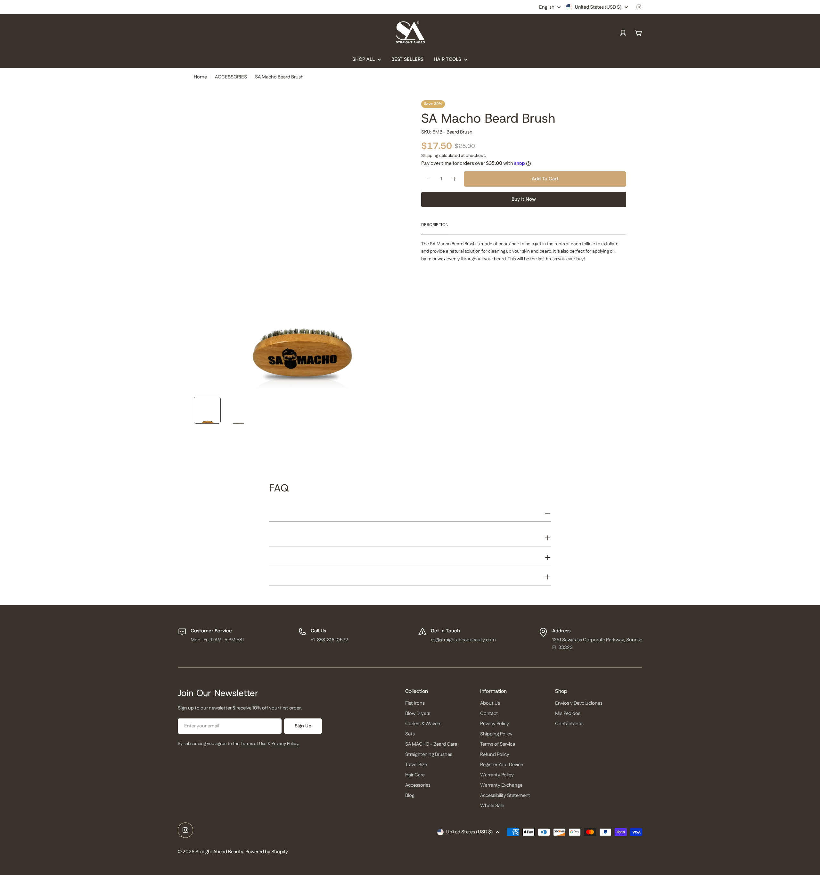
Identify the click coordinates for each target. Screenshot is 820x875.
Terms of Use (253, 744)
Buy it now (524, 199)
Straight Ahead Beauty (219, 851)
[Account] (623, 33)
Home (200, 77)
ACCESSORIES (231, 77)
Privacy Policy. (285, 744)
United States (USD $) (598, 7)
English (546, 7)
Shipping (429, 155)
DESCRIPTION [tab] (434, 225)
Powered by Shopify (266, 851)
